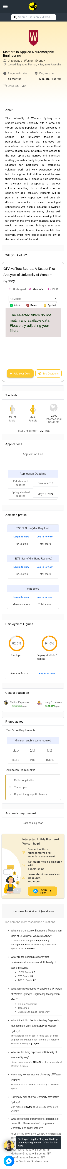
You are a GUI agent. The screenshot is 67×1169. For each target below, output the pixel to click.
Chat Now (43, 891)
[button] (5, 6)
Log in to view (21, 536)
